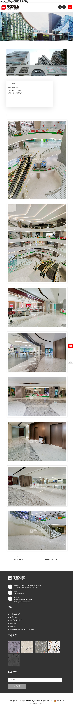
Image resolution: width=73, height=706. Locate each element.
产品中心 (13, 617)
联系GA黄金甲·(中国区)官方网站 (22, 629)
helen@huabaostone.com (23, 599)
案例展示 (13, 623)
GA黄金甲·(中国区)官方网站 (14, 1)
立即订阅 (17, 686)
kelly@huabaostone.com (22, 602)
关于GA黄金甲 (15, 614)
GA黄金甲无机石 (16, 620)
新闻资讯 (13, 626)
